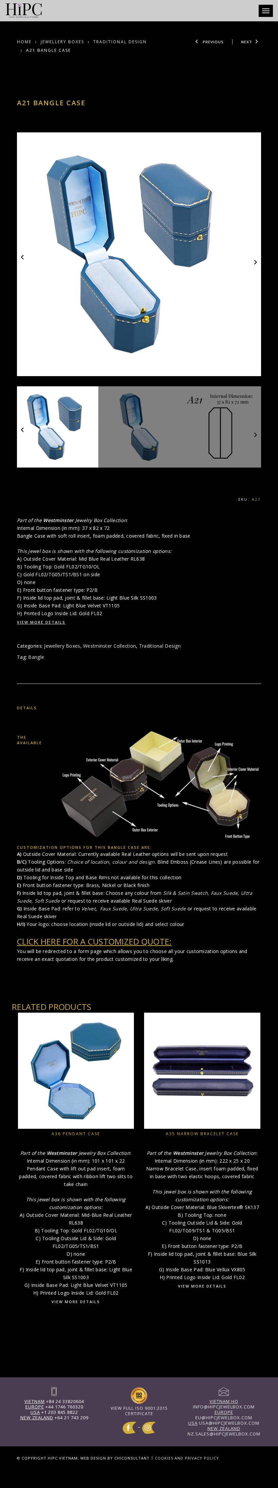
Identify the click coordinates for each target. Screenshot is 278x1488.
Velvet (88, 908)
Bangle (36, 657)
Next (246, 41)
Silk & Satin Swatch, (187, 893)
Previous (212, 41)
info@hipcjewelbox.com (224, 1404)
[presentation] (23, 257)
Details (27, 707)
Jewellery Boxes (62, 42)
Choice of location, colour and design (111, 862)
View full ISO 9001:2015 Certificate (139, 1411)
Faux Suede (224, 893)
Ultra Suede (144, 908)
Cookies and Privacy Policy (187, 1458)
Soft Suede (47, 901)
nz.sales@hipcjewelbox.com (223, 1431)
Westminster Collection (109, 646)
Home (24, 42)
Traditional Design (120, 42)
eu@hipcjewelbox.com (223, 1415)
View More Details (41, 622)
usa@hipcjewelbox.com (223, 1423)
